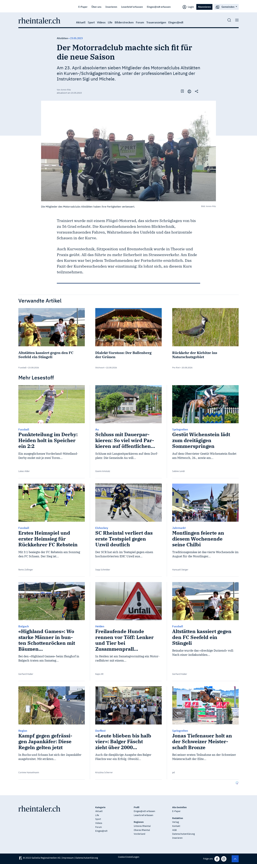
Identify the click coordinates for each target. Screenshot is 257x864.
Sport (91, 22)
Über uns (96, 6)
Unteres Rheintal (142, 826)
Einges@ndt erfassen (159, 6)
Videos (101, 22)
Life (110, 22)
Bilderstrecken (124, 22)
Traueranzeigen (156, 22)
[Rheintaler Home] (39, 20)
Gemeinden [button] (228, 6)
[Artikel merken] (182, 91)
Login (190, 6)
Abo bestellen (179, 807)
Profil (136, 807)
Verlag (175, 822)
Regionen (139, 822)
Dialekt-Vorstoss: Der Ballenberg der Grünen (123, 354)
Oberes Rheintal (142, 830)
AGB (174, 830)
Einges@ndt (175, 22)
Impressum (68, 857)
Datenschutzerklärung (183, 833)
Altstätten (62, 38)
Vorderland (139, 833)
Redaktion (177, 818)
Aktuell (80, 22)
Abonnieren (204, 6)
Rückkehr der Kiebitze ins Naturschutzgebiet (194, 354)
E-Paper (82, 6)
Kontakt (176, 826)
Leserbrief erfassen (132, 6)
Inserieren (111, 6)
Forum (140, 22)
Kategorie (100, 807)
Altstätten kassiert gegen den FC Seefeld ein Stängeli (45, 354)
